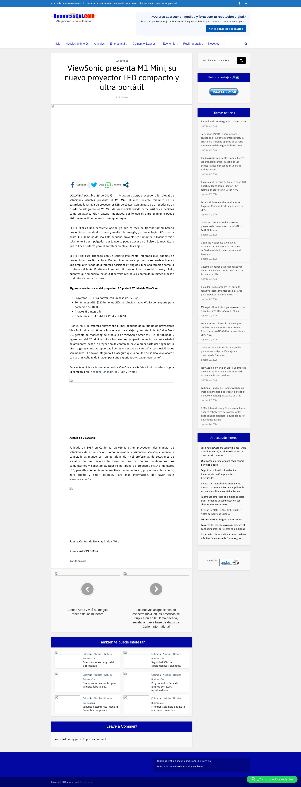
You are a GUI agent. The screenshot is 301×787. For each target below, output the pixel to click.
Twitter (132, 371)
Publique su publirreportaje (139, 3)
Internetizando (85, 782)
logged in (76, 739)
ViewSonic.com (149, 367)
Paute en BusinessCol (73, 3)
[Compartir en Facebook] (78, 185)
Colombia (122, 60)
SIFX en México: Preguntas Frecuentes (221, 519)
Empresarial (117, 43)
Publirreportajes (193, 43)
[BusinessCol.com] (74, 18)
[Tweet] (97, 185)
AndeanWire (79, 560)
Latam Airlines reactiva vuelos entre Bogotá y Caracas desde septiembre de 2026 (222, 206)
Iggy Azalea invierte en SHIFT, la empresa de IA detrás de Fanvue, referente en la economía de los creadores (223, 371)
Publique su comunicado (112, 3)
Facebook (96, 371)
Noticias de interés (77, 43)
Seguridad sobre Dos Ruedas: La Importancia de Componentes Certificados (218, 474)
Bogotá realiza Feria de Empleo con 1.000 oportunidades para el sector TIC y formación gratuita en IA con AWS (223, 186)
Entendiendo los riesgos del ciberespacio (223, 121)
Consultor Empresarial (166, 3)
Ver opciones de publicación (226, 28)
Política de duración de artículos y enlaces (180, 766)
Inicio (57, 43)
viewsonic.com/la (80, 479)
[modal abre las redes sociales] (126, 185)
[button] (272, 779)
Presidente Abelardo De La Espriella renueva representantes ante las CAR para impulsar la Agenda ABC (221, 291)
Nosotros (213, 43)
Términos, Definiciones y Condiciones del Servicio (184, 760)
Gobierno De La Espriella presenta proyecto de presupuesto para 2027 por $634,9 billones (222, 226)
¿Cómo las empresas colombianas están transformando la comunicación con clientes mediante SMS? (223, 500)
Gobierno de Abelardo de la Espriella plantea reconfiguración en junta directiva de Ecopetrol (221, 351)
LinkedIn (108, 371)
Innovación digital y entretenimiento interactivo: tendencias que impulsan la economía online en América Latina (222, 487)
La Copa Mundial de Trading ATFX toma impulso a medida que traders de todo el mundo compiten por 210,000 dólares (223, 392)
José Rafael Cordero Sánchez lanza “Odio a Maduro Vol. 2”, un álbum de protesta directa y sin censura (223, 451)
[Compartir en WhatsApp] (113, 185)
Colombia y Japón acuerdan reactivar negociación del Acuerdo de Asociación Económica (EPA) (222, 270)
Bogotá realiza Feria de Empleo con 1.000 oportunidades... (164, 687)
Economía (169, 43)
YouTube (120, 371)
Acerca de (56, 3)
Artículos (99, 43)
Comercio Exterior (144, 43)
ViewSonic (125, 195)
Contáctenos (92, 3)
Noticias (98, 654)
